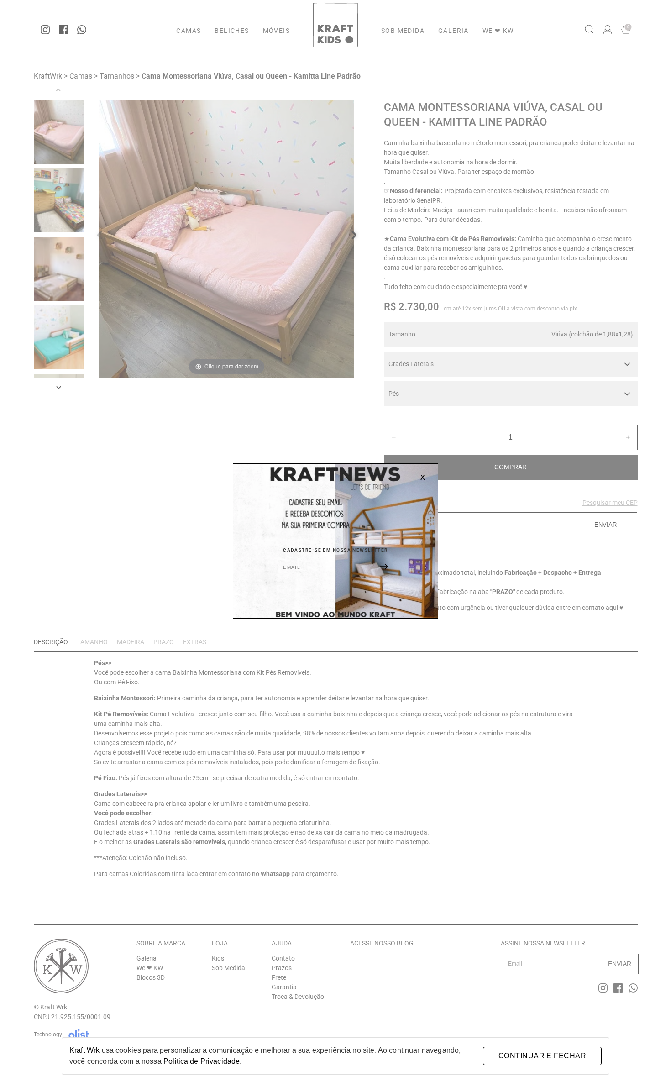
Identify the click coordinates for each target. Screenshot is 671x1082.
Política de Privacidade (201, 1061)
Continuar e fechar (542, 1056)
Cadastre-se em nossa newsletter (335, 549)
